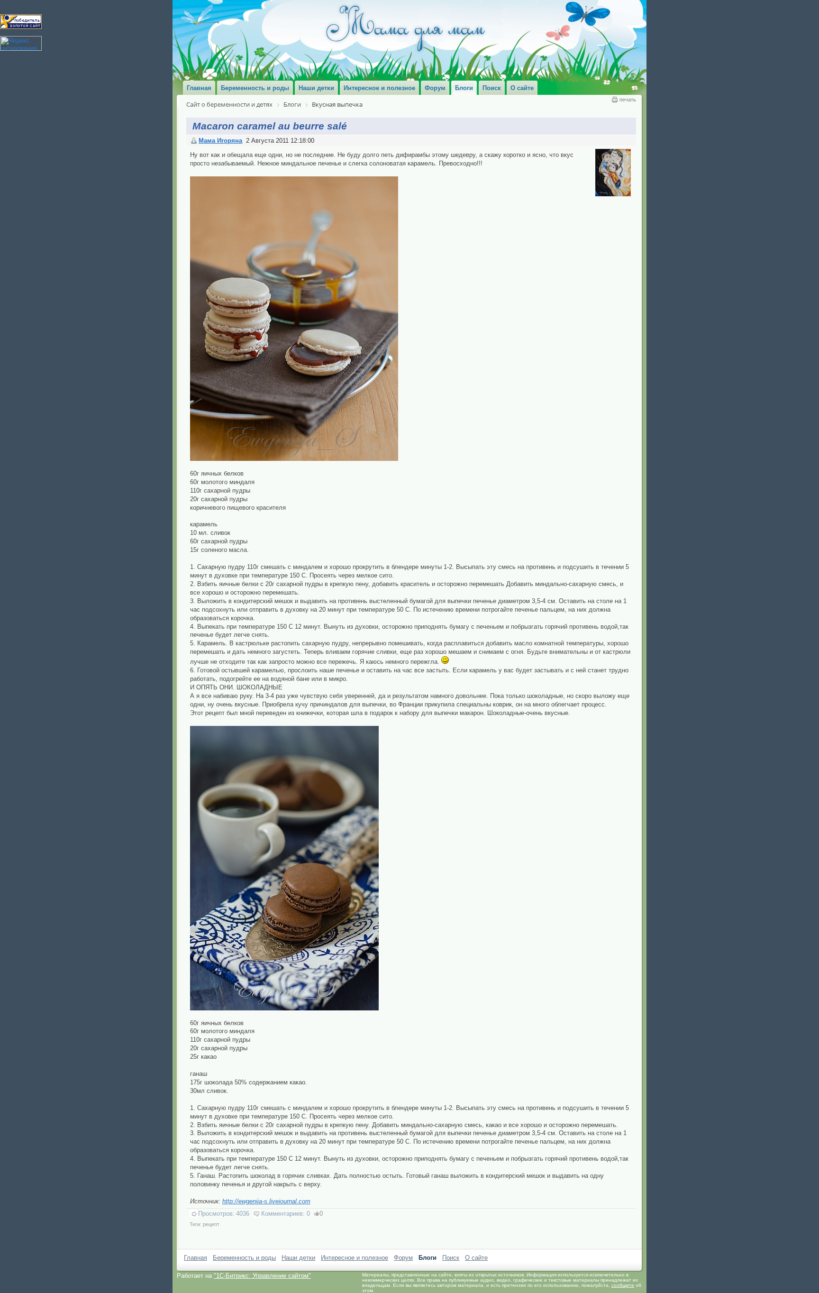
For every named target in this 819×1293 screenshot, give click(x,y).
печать (627, 99)
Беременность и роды (244, 1257)
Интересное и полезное (354, 1257)
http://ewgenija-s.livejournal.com (266, 1201)
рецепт (211, 1224)
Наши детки (298, 1257)
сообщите (622, 1285)
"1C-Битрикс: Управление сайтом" (262, 1275)
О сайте (476, 1257)
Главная (195, 1257)
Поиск (450, 1257)
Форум (403, 1257)
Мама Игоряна (220, 140)
